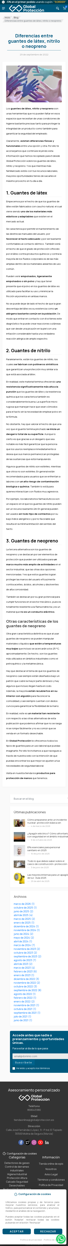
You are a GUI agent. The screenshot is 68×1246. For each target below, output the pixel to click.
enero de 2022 (24, 1001)
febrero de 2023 (25, 971)
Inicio (7, 17)
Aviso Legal (51, 1174)
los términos (43, 1068)
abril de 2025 (23, 915)
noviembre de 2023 (27, 949)
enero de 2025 (24, 922)
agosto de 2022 (25, 994)
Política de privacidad (31, 1239)
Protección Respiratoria (17, 1189)
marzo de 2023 (24, 967)
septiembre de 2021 (27, 1012)
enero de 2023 (24, 975)
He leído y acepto (33, 1068)
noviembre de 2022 (27, 982)
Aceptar (17, 1231)
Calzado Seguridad (17, 1181)
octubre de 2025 (25, 907)
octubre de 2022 (25, 986)
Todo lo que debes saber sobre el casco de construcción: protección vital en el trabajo (47, 864)
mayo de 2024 (24, 937)
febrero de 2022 (25, 997)
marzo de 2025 (24, 919)
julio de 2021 (22, 1016)
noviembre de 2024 (27, 930)
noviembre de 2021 (26, 1005)
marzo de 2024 (24, 945)
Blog (16, 17)
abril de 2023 (23, 964)
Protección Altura (17, 1178)
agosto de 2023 (25, 960)
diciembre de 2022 (26, 979)
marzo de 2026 (24, 904)
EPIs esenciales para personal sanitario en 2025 (43, 849)
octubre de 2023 (25, 952)
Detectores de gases (17, 1163)
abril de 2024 (23, 941)
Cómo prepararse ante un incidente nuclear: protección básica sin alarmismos (47, 822)
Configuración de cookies (22, 1153)
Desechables (17, 1185)
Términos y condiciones (51, 1179)
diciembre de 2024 (26, 926)
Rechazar (48, 1231)
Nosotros (51, 1169)
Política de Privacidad (51, 1185)
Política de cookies (53, 1239)
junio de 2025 (23, 911)
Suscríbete (23, 1062)
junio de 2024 (23, 934)
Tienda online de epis (51, 1163)
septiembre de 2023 (27, 956)
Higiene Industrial (17, 1174)
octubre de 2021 (25, 1009)
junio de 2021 (23, 1020)
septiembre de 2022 (27, 990)
